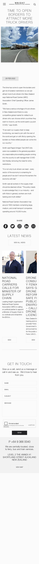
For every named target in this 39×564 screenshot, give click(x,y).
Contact (19, 518)
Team (19, 497)
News (19, 501)
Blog (19, 514)
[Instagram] (16, 526)
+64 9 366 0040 (20, 442)
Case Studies (19, 509)
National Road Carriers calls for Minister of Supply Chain (11, 288)
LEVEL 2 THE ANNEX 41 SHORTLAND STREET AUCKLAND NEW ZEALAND (19, 457)
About (19, 488)
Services (19, 492)
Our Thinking (19, 505)
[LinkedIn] (23, 526)
